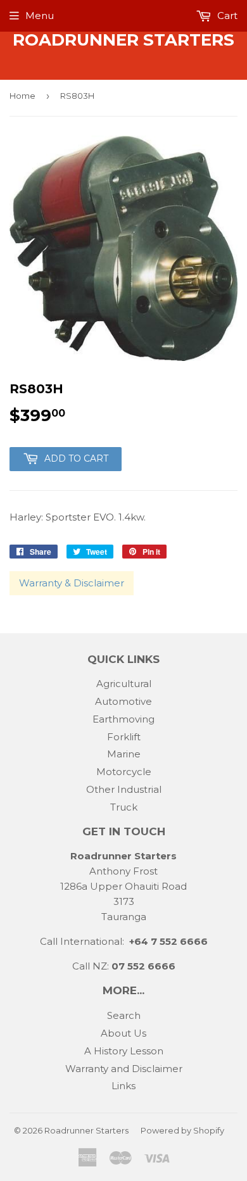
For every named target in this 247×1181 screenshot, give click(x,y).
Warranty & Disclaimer (71, 583)
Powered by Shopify (182, 1130)
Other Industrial (124, 789)
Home (22, 96)
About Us (123, 1033)
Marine (124, 754)
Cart (226, 15)
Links (123, 1086)
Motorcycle (123, 772)
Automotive (123, 701)
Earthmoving (123, 719)
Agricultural (123, 684)
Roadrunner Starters (123, 40)
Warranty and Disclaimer (123, 1069)
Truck (123, 807)
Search (124, 1015)
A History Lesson (123, 1051)
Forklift (124, 737)
